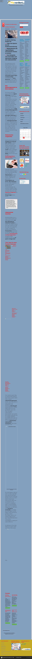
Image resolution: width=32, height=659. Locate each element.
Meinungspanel (7, 388)
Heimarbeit (22, 115)
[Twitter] (22, 174)
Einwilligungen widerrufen (5, 654)
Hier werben (3, 650)
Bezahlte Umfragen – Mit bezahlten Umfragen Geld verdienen (7, 383)
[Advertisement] (16, 13)
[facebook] (27, 657)
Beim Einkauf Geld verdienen (7, 256)
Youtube (29, 657)
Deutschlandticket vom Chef (14, 595)
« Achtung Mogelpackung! (6, 630)
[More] (25, 174)
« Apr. (21, 141)
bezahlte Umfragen (6, 387)
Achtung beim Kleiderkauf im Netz (8, 611)
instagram (30, 657)
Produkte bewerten (13, 315)
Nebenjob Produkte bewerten (14, 314)
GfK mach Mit (7, 256)
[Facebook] (20, 174)
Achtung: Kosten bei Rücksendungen (8, 596)
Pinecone (6, 259)
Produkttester (14, 316)
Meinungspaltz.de (7, 257)
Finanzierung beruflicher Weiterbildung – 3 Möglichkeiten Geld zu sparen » (9, 633)
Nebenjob (21, 113)
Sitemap (2, 642)
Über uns (2, 644)
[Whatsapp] (24, 174)
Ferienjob (21, 119)
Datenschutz (3, 648)
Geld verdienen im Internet (24, 123)
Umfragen (13, 317)
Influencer (6, 257)
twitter (28, 657)
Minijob (21, 121)
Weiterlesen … (8, 607)
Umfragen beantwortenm (7, 391)
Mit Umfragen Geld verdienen (8, 258)
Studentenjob (22, 117)
